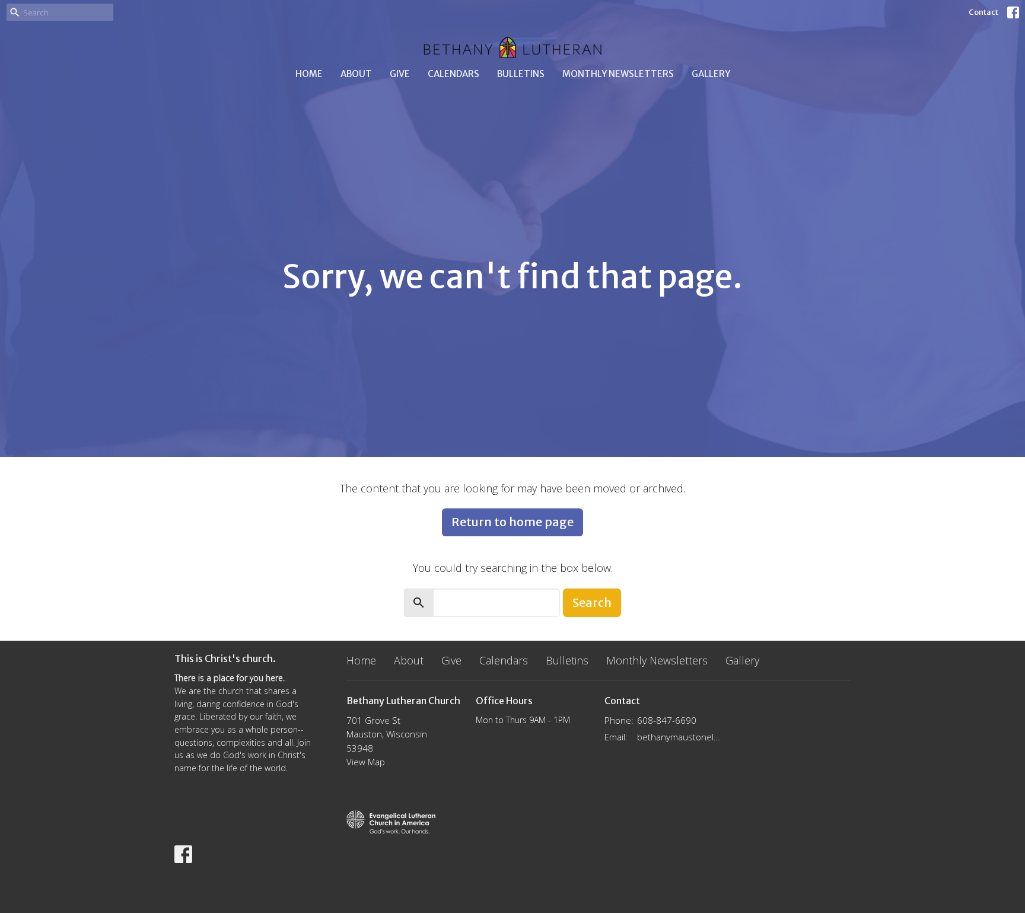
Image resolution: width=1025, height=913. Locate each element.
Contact (983, 12)
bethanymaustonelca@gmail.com (679, 737)
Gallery (711, 73)
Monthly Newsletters (618, 73)
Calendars (453, 73)
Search (592, 602)
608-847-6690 (666, 720)
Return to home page (512, 521)
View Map (365, 762)
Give (400, 73)
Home (309, 73)
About (356, 73)
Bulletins (521, 73)
